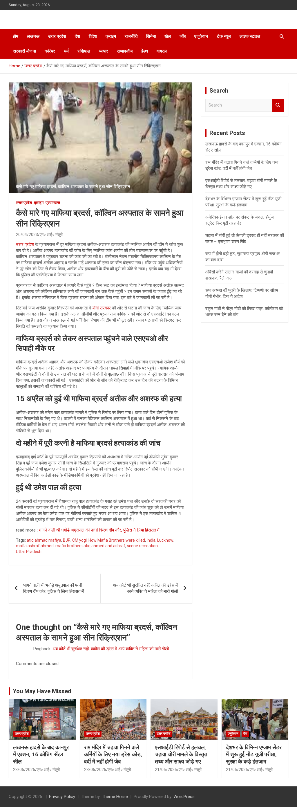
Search (278, 105)
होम (15, 36)
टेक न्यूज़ (224, 36)
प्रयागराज (53, 202)
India (151, 540)
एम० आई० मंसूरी (51, 234)
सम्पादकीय (125, 51)
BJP (66, 540)
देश (77, 36)
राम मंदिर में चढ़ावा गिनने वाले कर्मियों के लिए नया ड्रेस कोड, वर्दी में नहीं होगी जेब (113, 754)
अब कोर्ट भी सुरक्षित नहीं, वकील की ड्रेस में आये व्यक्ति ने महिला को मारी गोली (145, 588)
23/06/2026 (24, 769)
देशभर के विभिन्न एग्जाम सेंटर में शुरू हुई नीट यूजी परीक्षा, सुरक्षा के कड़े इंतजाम (254, 754)
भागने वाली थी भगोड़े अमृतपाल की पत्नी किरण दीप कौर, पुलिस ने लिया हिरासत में (99, 530)
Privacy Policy (62, 796)
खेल (167, 36)
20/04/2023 (27, 234)
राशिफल (83, 51)
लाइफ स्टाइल (250, 36)
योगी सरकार (101, 308)
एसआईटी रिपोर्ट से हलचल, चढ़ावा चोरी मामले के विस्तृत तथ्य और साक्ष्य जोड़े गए (181, 754)
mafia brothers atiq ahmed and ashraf (90, 545)
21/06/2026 (166, 769)
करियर (50, 51)
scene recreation (142, 545)
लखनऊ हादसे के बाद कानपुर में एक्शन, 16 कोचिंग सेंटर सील (41, 754)
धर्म (66, 51)
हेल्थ (144, 51)
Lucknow (165, 540)
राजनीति (131, 36)
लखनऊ (33, 36)
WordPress (184, 796)
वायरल (162, 51)
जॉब (183, 36)
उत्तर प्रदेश (57, 36)
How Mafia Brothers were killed (116, 540)
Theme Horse (115, 796)
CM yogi (79, 540)
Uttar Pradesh (28, 551)
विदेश (93, 36)
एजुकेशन (201, 36)
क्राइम (111, 36)
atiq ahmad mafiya (44, 540)
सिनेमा (151, 36)
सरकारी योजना (24, 51)
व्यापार (103, 51)
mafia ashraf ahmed (35, 545)
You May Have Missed (42, 691)
